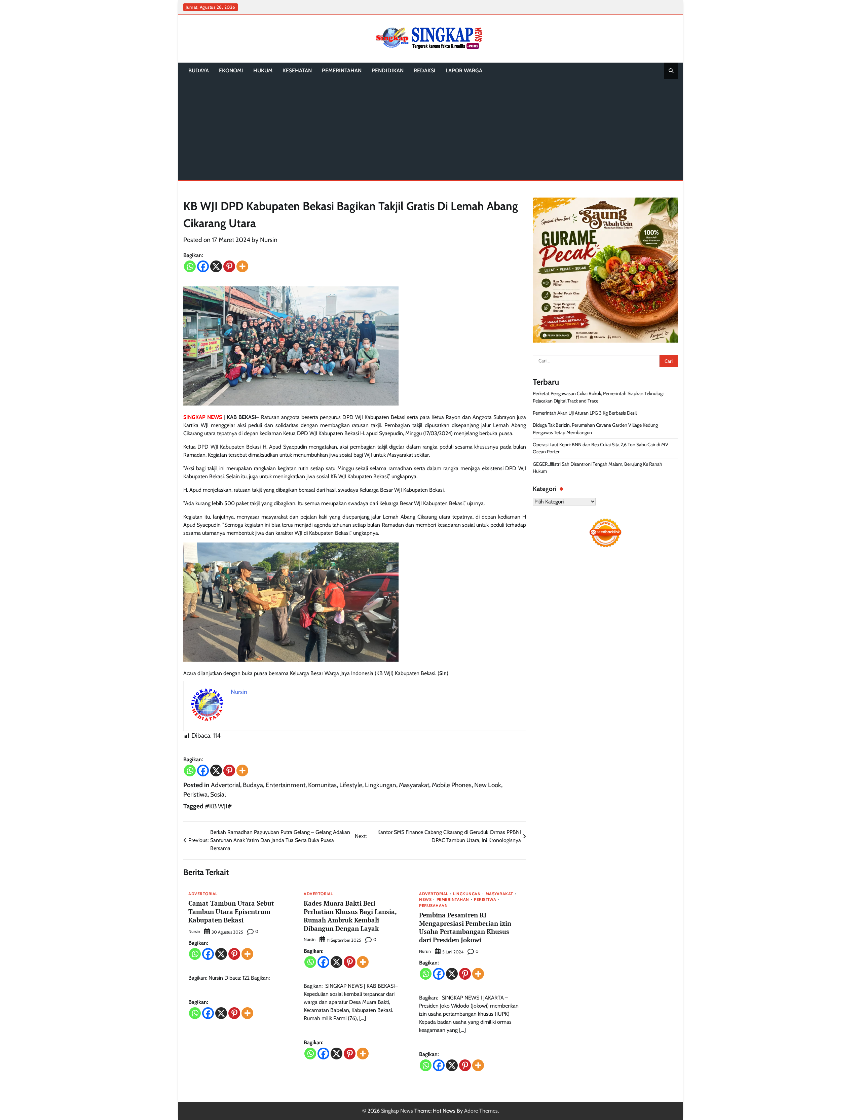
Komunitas (322, 785)
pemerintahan (342, 70)
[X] (216, 266)
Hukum (262, 70)
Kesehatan (297, 70)
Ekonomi (231, 70)
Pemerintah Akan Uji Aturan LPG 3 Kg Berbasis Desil (585, 413)
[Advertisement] (430, 129)
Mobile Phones (452, 785)
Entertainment (285, 785)
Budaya (198, 70)
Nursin (268, 240)
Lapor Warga (464, 70)
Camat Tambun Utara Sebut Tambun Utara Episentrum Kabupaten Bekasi (231, 911)
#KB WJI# (218, 806)
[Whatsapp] (190, 266)
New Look (487, 785)
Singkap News (397, 1111)
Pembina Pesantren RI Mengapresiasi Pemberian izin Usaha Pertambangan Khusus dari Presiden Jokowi (465, 927)
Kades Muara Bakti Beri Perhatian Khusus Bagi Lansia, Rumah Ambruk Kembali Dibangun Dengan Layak (350, 915)
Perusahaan (433, 906)
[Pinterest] (229, 266)
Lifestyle (350, 785)
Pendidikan (388, 70)
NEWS (425, 900)
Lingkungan (380, 785)
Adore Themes (481, 1111)
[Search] (671, 71)
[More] (242, 266)
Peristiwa (195, 794)
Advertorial (225, 785)
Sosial (218, 794)
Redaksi (425, 70)
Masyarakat (414, 785)
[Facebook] (203, 266)
